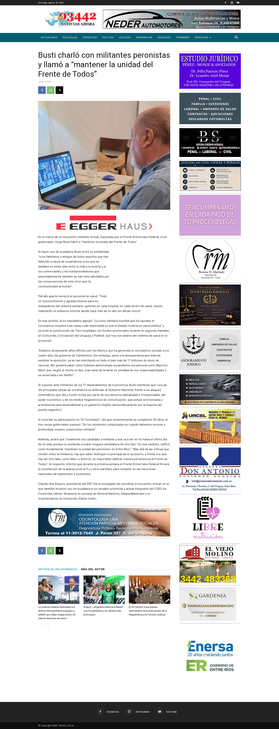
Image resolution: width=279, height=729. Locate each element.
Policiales (69, 37)
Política (108, 37)
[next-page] (46, 626)
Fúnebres (182, 37)
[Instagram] (232, 2)
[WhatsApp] (50, 90)
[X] (59, 90)
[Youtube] (238, 2)
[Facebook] (225, 2)
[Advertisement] (141, 274)
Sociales (164, 37)
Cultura (125, 37)
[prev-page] (40, 626)
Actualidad (49, 37)
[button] (236, 38)
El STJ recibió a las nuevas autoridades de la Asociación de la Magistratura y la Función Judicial (148, 611)
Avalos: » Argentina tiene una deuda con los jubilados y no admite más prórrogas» (103, 611)
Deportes (90, 37)
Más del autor (93, 569)
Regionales (144, 37)
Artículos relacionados (57, 569)
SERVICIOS (201, 37)
